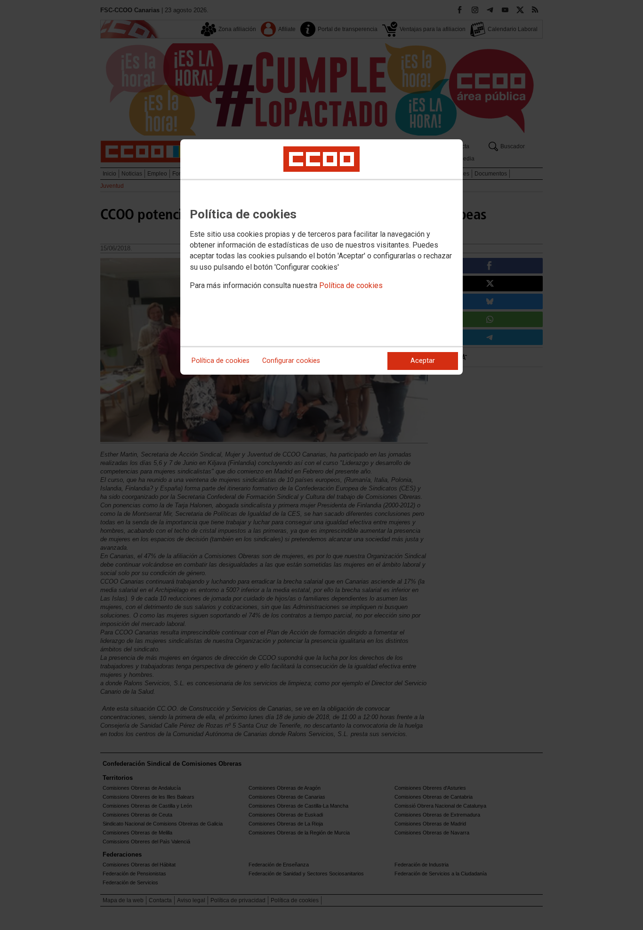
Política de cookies (351, 285)
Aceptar (422, 361)
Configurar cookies (291, 361)
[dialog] (321, 257)
